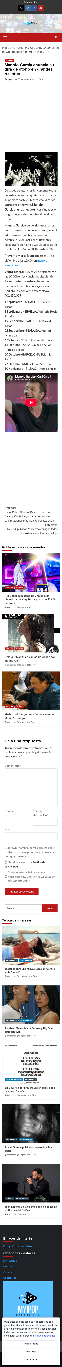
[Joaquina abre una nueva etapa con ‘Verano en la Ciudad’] (31, 945)
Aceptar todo (31, 1343)
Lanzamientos (26, 961)
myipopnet (12, 79)
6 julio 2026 (23, 608)
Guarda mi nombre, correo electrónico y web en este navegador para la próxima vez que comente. (30, 852)
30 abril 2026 (24, 722)
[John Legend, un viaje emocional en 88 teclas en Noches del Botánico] (31, 1183)
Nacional (9, 588)
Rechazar (31, 1351)
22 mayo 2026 (25, 665)
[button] (5, 37)
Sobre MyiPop (31, 2)
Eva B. (10, 1214)
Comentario (13, 765)
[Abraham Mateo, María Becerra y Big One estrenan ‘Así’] (31, 1004)
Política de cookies (45, 1335)
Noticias (9, 60)
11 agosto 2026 (25, 976)
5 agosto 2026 (25, 1036)
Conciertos (9, 1277)
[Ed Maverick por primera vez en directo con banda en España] (31, 1064)
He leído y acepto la (25, 864)
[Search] (56, 37)
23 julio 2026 (21, 1214)
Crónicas (9, 1199)
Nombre (11, 810)
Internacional (11, 961)
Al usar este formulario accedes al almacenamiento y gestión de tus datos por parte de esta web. (32, 876)
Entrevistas (10, 1260)
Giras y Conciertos (14, 1080)
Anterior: (29, 514)
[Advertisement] (31, 119)
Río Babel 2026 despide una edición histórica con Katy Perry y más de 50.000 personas (30, 599)
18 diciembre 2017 (29, 79)
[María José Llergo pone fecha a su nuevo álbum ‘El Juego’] (31, 690)
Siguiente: (32, 529)
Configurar (31, 1359)
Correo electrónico (40, 813)
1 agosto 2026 (25, 1155)
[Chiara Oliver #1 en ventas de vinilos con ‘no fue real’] (31, 633)
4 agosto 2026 (25, 1095)
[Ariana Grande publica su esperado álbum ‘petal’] (31, 1123)
